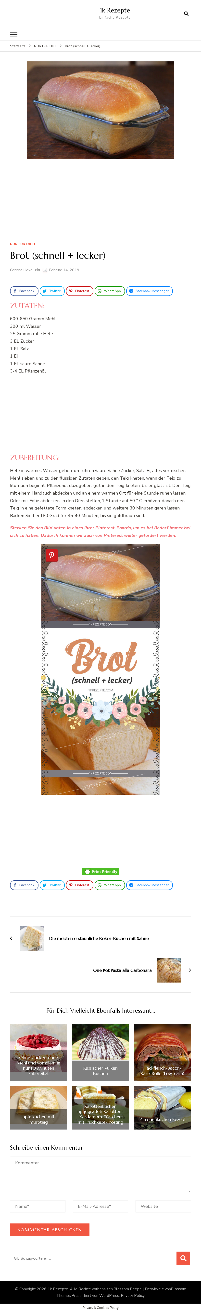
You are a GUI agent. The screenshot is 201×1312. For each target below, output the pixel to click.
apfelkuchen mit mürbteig (38, 1119)
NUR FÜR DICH (22, 244)
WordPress (109, 1295)
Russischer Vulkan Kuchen (100, 1070)
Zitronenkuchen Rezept (162, 1119)
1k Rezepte (115, 10)
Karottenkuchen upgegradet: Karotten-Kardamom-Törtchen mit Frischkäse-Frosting (100, 1114)
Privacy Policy (133, 1295)
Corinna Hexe (21, 270)
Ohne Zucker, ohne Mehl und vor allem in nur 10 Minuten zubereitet (38, 1065)
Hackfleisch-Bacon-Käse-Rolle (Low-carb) (162, 1070)
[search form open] (186, 13)
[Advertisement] (100, 202)
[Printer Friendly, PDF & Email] (100, 871)
